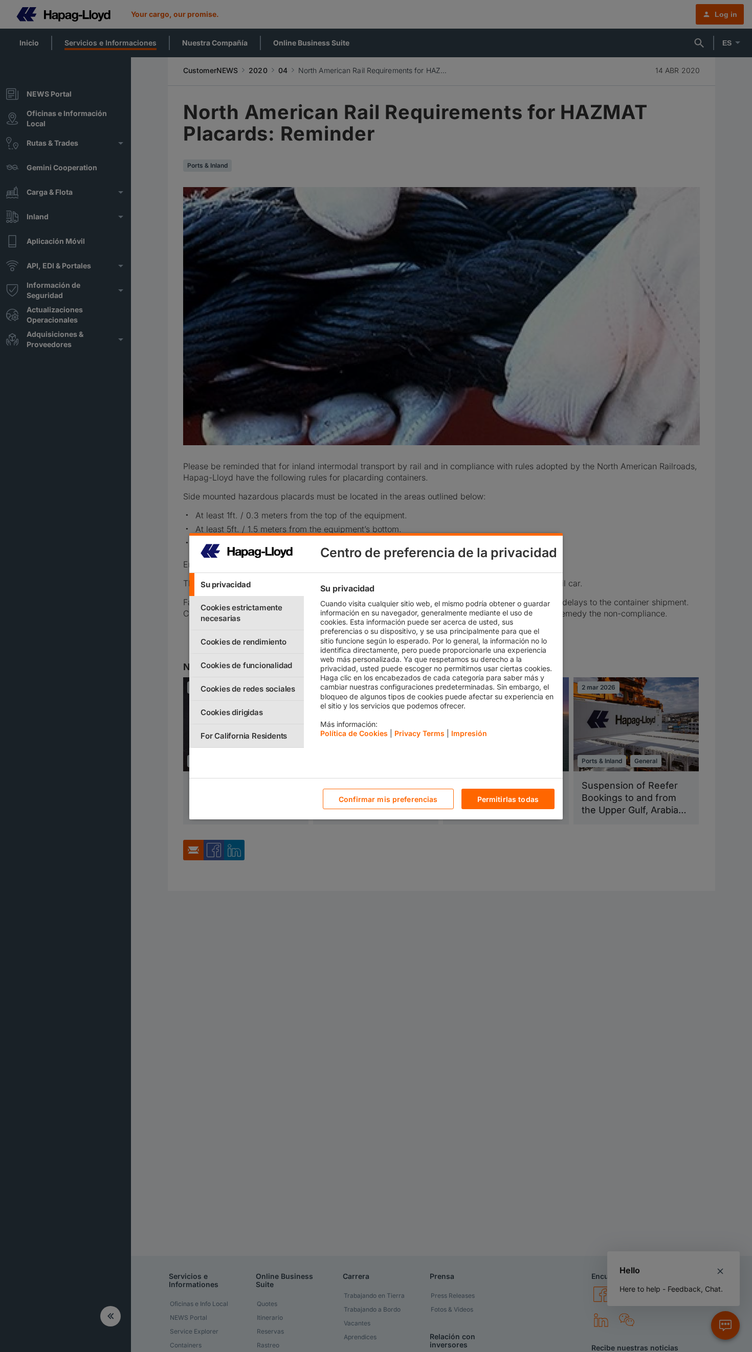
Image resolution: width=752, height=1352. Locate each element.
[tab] (246, 584)
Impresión (469, 733)
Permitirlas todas (508, 798)
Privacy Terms (419, 733)
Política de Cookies (354, 733)
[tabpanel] (437, 663)
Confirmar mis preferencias (388, 798)
